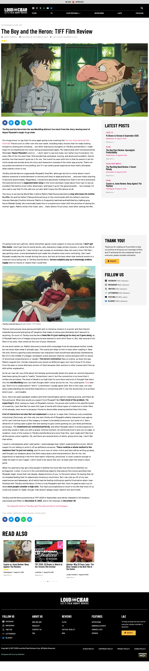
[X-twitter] (40, 8)
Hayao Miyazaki (28, 513)
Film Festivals (7, 25)
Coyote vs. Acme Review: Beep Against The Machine (16, 565)
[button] (142, 8)
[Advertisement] (48, 226)
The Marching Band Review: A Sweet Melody (121, 168)
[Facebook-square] (33, 8)
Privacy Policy (123, 649)
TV (63, 626)
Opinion (95, 633)
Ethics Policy (88, 649)
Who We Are (37, 622)
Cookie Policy (140, 649)
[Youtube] (48, 8)
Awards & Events (99, 626)
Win (63, 633)
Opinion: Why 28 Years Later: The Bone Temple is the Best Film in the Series (80, 566)
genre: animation (14, 513)
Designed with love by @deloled (12, 654)
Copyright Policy (106, 649)
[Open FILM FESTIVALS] (80, 13)
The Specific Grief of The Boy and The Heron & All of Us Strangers (37, 506)
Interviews (96, 622)
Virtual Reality (68, 630)
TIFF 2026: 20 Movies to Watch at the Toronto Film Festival (48, 565)
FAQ (33, 633)
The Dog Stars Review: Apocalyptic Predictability (120, 151)
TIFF (20, 25)
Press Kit (36, 626)
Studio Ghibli (40, 513)
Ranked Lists (97, 630)
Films (16, 25)
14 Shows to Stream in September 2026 (122, 135)
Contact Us (36, 630)
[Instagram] (37, 8)
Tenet (87, 382)
